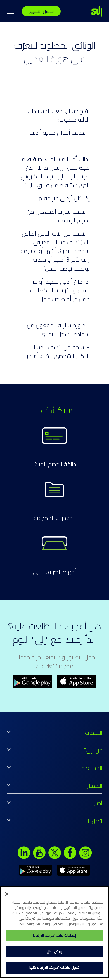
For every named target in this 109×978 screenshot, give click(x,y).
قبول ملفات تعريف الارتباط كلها (54, 967)
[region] (54, 932)
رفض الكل (54, 951)
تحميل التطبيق (41, 11)
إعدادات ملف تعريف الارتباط (54, 935)
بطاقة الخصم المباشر (54, 463)
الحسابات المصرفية (55, 517)
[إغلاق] (7, 894)
